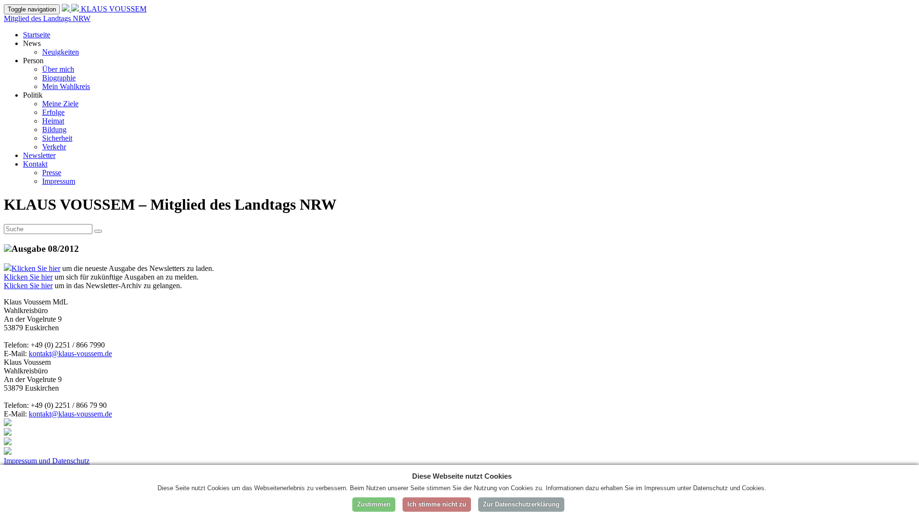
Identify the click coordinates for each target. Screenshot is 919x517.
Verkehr (54, 147)
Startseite (36, 35)
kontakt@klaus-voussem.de (70, 353)
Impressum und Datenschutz (47, 461)
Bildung (54, 129)
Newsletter (39, 155)
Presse (51, 173)
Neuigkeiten (60, 52)
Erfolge (53, 112)
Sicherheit (57, 138)
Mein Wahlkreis (66, 86)
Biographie (59, 78)
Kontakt (35, 164)
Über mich (58, 69)
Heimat (53, 121)
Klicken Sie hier (35, 268)
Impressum (58, 181)
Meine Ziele (60, 104)
